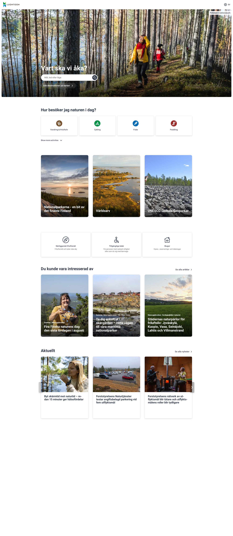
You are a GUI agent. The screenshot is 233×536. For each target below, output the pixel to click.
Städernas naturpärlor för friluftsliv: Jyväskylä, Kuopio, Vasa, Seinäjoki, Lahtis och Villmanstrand (166, 325)
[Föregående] (41, 387)
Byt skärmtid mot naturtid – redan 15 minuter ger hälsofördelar (63, 397)
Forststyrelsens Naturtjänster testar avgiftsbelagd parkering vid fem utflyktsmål (116, 399)
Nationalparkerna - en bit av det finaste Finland (64, 209)
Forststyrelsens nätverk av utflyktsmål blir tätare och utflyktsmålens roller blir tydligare (167, 399)
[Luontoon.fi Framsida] (11, 4)
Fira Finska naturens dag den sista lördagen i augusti (64, 328)
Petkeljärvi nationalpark (220, 12)
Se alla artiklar (182, 269)
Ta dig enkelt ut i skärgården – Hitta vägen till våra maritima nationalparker (114, 325)
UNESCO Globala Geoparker (168, 211)
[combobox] (69, 77)
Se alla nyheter (182, 351)
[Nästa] (192, 387)
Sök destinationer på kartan (56, 85)
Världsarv (103, 211)
